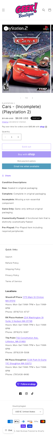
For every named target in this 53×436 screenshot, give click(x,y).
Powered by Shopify (36, 431)
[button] (3, 10)
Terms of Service (13, 281)
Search (8, 257)
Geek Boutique (21, 431)
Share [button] (8, 175)
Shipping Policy (12, 269)
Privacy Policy (12, 275)
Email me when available (26, 166)
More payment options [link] (26, 161)
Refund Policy (12, 263)
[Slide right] (32, 98)
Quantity (6, 132)
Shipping (5, 122)
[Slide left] (21, 98)
